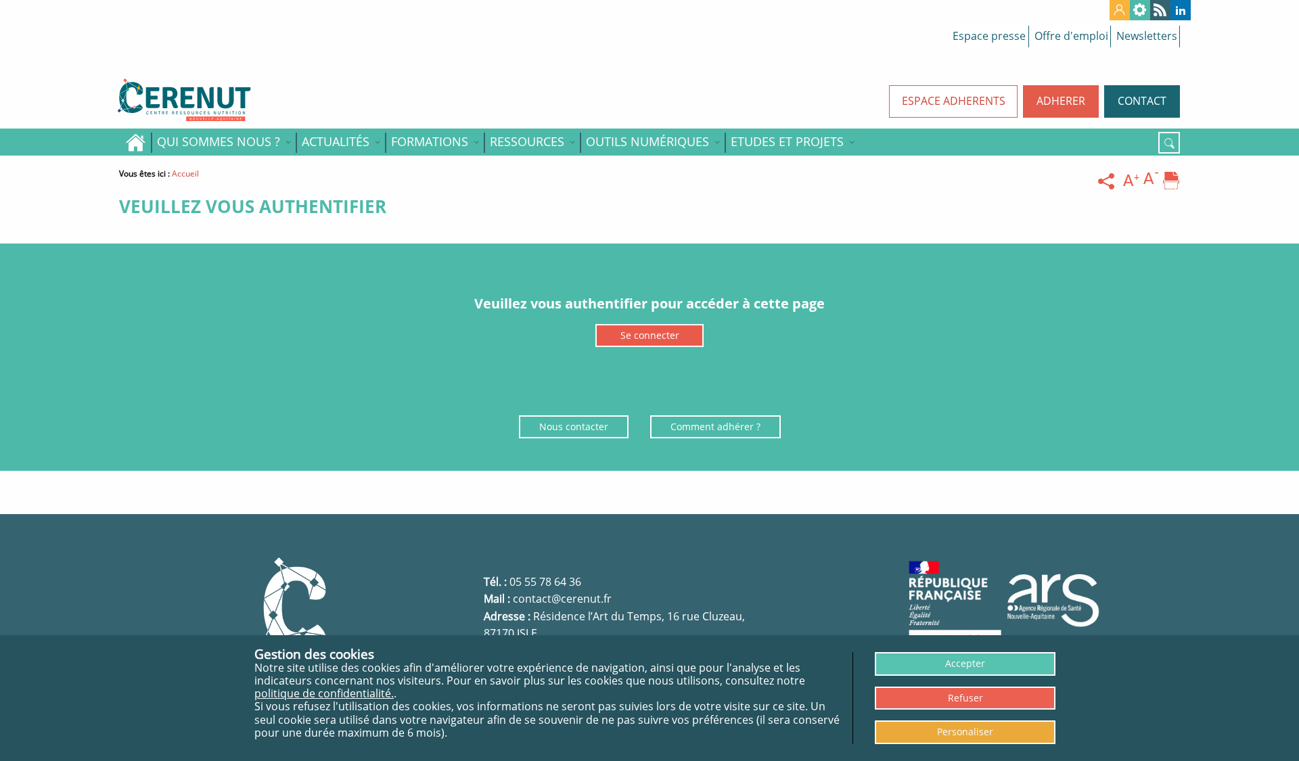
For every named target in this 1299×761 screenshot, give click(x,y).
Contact (1142, 100)
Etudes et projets (787, 141)
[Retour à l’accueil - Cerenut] (243, 100)
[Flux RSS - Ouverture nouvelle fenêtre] (1160, 10)
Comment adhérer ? (715, 426)
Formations (429, 141)
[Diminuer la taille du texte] (1151, 181)
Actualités (335, 141)
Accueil (135, 142)
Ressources (527, 141)
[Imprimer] (1171, 181)
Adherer (1060, 100)
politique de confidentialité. (324, 693)
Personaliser (965, 731)
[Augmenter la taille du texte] (1131, 181)
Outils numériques (647, 141)
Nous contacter (573, 426)
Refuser (965, 697)
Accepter (965, 663)
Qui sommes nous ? (218, 141)
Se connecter (649, 335)
